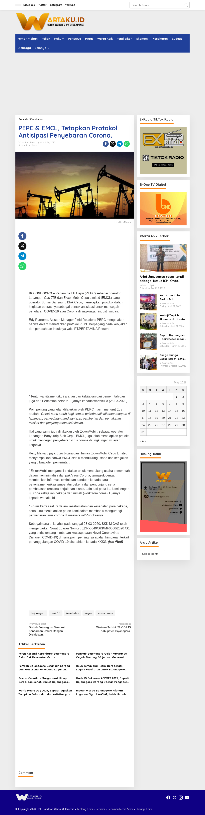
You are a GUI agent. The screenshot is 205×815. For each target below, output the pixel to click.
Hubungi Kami (144, 809)
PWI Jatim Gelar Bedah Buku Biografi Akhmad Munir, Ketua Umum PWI (172, 297)
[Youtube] (187, 797)
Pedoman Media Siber (120, 809)
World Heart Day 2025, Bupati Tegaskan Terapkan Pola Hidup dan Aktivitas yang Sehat (45, 692)
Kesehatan (24, 145)
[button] (186, 5)
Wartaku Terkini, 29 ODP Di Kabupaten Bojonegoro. (113, 627)
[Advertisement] (102, 84)
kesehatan (72, 613)
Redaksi (100, 809)
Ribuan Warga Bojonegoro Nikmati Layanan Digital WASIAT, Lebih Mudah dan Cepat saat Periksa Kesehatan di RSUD (101, 692)
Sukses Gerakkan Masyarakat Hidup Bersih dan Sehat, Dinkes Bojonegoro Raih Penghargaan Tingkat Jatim (43, 679)
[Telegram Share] (120, 144)
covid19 (55, 613)
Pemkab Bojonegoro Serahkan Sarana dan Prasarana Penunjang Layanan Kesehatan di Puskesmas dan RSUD (44, 667)
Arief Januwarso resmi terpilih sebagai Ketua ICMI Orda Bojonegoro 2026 (163, 279)
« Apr (143, 441)
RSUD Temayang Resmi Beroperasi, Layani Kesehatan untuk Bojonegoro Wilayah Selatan (100, 667)
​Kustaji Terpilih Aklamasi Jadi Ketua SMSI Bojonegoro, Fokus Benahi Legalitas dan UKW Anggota (173, 317)
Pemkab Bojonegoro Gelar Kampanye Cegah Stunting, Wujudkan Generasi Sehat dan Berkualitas (101, 655)
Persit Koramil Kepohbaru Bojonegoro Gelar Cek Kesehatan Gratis (43, 655)
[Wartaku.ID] (50, 21)
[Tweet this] (113, 144)
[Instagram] (180, 797)
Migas (34, 145)
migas (88, 613)
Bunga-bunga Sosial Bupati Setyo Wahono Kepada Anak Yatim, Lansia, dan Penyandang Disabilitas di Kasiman (173, 356)
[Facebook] (168, 797)
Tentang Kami (85, 809)
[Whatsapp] (127, 144)
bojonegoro (38, 613)
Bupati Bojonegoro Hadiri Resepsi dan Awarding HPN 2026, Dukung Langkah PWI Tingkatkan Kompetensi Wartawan (173, 337)
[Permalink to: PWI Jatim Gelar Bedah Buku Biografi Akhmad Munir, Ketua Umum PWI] (148, 301)
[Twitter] (174, 797)
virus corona (105, 613)
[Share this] (106, 144)
